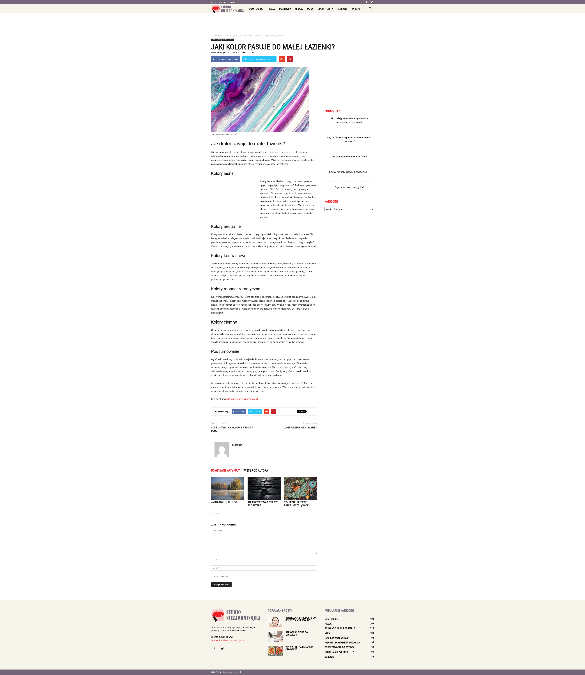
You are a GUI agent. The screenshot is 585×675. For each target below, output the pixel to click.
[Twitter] (371, 2)
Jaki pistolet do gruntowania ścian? (349, 156)
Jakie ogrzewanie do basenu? (300, 427)
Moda (310, 8)
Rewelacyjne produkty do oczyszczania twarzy (300, 619)
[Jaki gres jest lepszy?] (227, 488)
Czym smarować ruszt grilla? (349, 187)
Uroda (299, 8)
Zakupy (356, 8)
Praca (271, 8)
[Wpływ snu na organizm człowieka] (275, 651)
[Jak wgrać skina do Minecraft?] (275, 636)
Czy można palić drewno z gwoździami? (349, 171)
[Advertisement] (292, 24)
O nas (213, 2)
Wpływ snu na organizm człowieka (299, 648)
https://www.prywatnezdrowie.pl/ (242, 399)
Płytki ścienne (228, 40)
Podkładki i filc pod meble (339, 628)
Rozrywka (285, 8)
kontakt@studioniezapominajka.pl (227, 640)
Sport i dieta (325, 8)
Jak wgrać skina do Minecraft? (296, 633)
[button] (370, 8)
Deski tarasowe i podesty (339, 652)
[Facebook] (366, 2)
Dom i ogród (256, 8)
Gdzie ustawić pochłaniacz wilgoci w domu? (232, 429)
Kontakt (232, 2)
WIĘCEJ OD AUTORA (255, 470)
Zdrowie (342, 8)
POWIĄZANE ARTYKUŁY (225, 470)
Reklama (222, 2)
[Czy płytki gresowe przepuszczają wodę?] (300, 488)
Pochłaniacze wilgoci (336, 637)
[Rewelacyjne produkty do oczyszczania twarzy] (275, 622)
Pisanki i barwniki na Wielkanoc (342, 642)
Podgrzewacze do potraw (339, 647)
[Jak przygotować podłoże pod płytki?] (264, 488)
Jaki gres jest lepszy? (224, 502)
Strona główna (217, 35)
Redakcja (221, 52)
